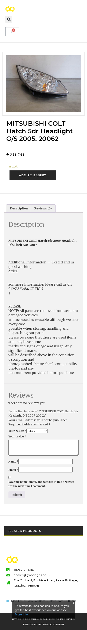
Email (13, 469)
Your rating (17, 430)
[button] (8, 19)
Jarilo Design (53, 624)
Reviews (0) (43, 208)
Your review (17, 436)
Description (19, 208)
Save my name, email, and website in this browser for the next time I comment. (41, 484)
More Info (21, 614)
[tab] (19, 208)
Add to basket (32, 175)
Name (13, 461)
